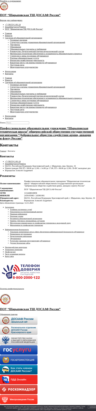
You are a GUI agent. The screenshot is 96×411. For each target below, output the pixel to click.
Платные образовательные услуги (24, 58)
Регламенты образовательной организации (26, 219)
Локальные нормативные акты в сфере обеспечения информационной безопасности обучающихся (47, 232)
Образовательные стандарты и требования (28, 49)
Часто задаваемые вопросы (15, 254)
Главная (8, 33)
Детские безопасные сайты (20, 243)
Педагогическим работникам (21, 236)
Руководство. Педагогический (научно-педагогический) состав (37, 51)
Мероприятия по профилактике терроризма (26, 225)
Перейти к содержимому (10, 1)
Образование (15, 47)
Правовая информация (18, 214)
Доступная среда (17, 65)
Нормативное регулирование (21, 234)
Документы (15, 45)
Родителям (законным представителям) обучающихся (30, 241)
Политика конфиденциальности (12, 289)
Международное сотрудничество (24, 67)
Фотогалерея (10, 71)
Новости (8, 36)
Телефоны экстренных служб (21, 210)
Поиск (3, 123)
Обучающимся (15, 239)
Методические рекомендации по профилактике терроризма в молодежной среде (40, 223)
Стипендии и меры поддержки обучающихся (29, 56)
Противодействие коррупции (16, 247)
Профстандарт (10, 252)
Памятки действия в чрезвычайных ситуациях (27, 221)
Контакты (9, 74)
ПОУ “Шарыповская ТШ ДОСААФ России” (30, 15)
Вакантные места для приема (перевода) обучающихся (33, 63)
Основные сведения (18, 40)
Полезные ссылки (16, 216)
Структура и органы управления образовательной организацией (37, 42)
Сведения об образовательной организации (23, 38)
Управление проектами (13, 250)
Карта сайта (9, 256)
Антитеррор (9, 207)
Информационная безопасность (17, 230)
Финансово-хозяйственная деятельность (27, 60)
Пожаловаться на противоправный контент (26, 212)
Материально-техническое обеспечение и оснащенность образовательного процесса (46, 54)
